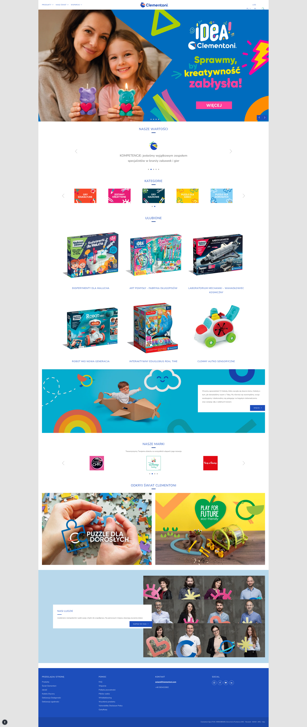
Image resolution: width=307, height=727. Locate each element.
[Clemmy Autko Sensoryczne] (216, 328)
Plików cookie (104, 694)
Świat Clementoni (49, 686)
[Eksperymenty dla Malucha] (90, 255)
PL (248, 9)
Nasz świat (61, 5)
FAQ (100, 682)
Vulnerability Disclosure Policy (111, 705)
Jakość (44, 690)
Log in (254, 7)
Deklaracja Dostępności (51, 698)
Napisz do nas (140, 624)
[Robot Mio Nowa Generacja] (90, 328)
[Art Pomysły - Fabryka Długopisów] (153, 255)
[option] (153, 66)
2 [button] (151, 119)
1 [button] (148, 119)
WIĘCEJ (257, 408)
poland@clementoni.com (165, 682)
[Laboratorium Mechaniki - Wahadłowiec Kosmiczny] (216, 255)
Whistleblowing (105, 698)
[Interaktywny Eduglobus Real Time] (153, 328)
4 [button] (156, 119)
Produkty (46, 5)
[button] (5, 722)
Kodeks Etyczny (48, 694)
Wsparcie (75, 5)
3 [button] (153, 119)
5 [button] (158, 119)
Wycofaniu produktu (107, 701)
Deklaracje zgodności (50, 701)
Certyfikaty (103, 709)
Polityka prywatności (107, 690)
